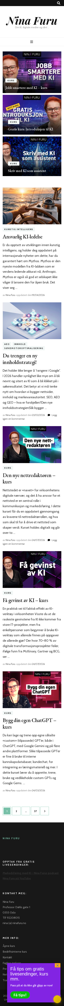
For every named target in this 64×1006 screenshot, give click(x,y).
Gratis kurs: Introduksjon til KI (30, 129)
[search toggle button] (58, 3)
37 (36, 811)
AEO (7, 344)
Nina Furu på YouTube (17, 878)
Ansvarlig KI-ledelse (22, 236)
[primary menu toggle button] (32, 42)
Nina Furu (32, 20)
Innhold (20, 344)
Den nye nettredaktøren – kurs (29, 478)
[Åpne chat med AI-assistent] (57, 999)
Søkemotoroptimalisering (23, 348)
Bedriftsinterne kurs (15, 951)
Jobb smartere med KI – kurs (26, 87)
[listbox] (32, 113)
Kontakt (7, 957)
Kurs (11, 80)
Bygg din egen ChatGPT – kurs (29, 723)
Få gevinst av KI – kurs (25, 600)
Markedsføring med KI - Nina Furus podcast (31, 873)
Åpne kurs (9, 946)
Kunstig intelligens (18, 229)
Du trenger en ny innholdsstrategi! (20, 358)
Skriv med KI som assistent (27, 170)
